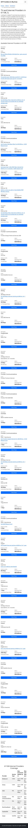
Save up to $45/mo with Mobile (9, 566)
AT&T (3, 790)
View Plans (14, 65)
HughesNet (5, 811)
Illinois (7, 5)
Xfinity (3, 784)
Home (2, 5)
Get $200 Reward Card (6, 524)
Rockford (12, 5)
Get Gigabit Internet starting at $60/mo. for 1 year (14, 545)
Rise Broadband (6, 807)
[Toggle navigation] (25, 2)
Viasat (3, 816)
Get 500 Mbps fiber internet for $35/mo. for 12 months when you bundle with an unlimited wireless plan (13, 214)
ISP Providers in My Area (9, 2)
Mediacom (5, 778)
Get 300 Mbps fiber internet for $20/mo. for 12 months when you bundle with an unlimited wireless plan (13, 101)
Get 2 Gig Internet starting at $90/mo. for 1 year (13, 648)
